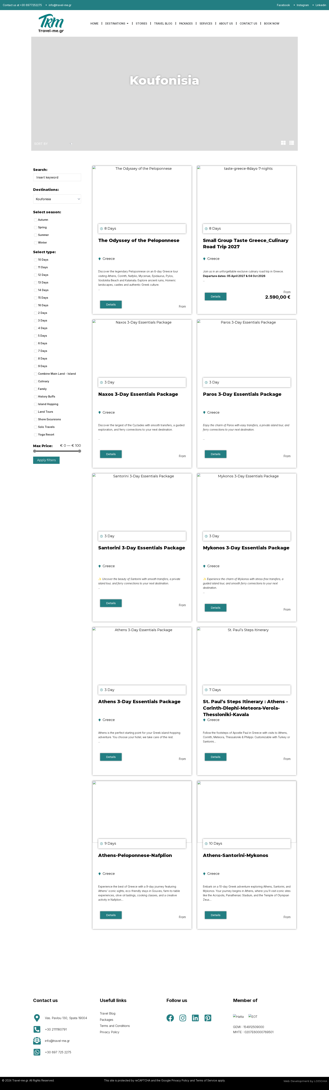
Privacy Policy (109, 1032)
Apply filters (46, 460)
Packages (106, 1020)
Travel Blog (107, 1013)
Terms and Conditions (115, 1026)
